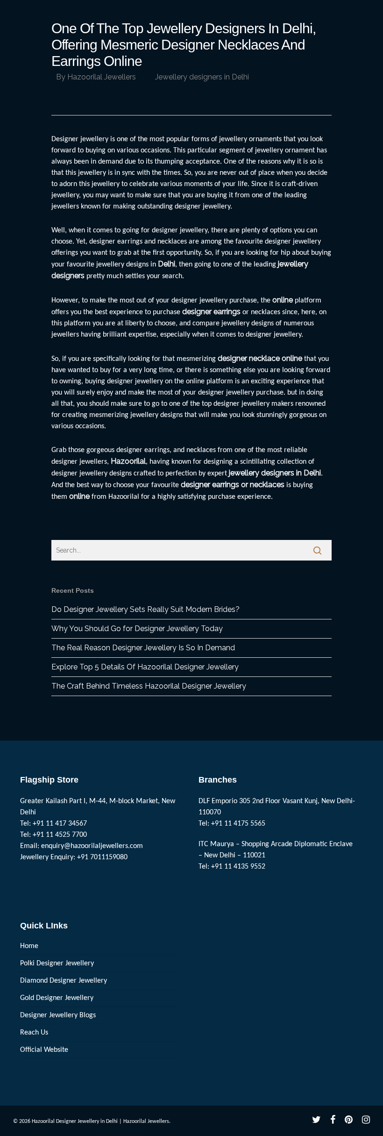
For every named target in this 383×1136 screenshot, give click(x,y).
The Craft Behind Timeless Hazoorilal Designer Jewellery (148, 686)
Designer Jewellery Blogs (58, 1015)
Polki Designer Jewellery (57, 963)
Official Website (44, 1050)
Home (29, 946)
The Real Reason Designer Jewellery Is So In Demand (143, 647)
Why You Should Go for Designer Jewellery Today (137, 628)
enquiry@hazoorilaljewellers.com (92, 846)
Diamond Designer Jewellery (63, 981)
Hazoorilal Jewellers (101, 76)
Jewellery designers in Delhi (202, 76)
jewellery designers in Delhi (275, 472)
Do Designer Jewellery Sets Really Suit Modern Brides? (145, 609)
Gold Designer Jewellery (56, 998)
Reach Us (34, 1032)
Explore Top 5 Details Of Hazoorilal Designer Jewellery (145, 666)
